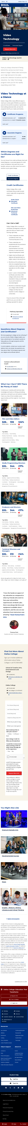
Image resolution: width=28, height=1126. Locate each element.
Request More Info (10, 49)
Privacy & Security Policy (8, 1111)
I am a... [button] (3, 1)
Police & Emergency (5, 1055)
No (13, 751)
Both (7, 736)
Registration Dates (19, 1035)
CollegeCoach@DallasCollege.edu (14, 368)
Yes (9, 751)
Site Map (4, 1118)
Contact (24, 1124)
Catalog (2, 1037)
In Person (16, 734)
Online (10, 734)
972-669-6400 (10, 366)
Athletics (3, 1033)
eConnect (6, 1014)
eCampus (18, 1011)
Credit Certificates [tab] (13, 175)
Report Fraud (6, 1115)
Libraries (18, 1014)
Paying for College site (18, 947)
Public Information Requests (7, 1064)
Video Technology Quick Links (12, 58)
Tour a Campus (15, 999)
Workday (6, 1011)
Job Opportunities (18, 1057)
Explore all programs (13, 919)
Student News (18, 1037)
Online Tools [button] (21, 1)
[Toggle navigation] (25, 5)
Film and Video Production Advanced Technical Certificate (15, 211)
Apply (5, 1124)
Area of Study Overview (19, 944)
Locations (20, 1016)
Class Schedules (4, 1040)
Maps (14, 1124)
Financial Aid (18, 1033)
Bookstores (3, 1035)
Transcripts (17, 1040)
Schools (16, 1062)
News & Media (18, 1060)
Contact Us (3, 1050)
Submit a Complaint (5, 1062)
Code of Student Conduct (6, 1042)
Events (16, 1050)
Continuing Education (20, 1030)
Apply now (14, 1003)
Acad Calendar (8, 1016)
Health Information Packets (12, 946)
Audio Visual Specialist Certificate (15, 201)
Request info (14, 996)
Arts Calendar (4, 1030)
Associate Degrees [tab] (13, 178)
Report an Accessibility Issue (9, 1100)
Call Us (15, 1079)
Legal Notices (6, 1104)
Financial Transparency (8, 1107)
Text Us (15, 1083)
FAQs (2, 1053)
